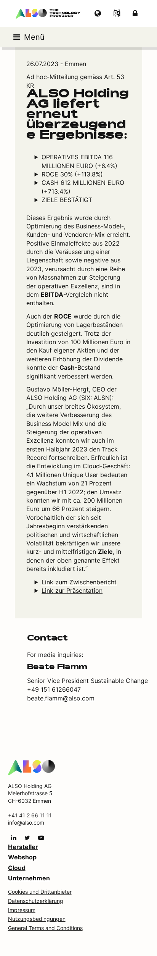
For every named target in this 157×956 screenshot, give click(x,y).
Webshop (22, 857)
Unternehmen (29, 878)
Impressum (21, 910)
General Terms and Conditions (45, 928)
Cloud (17, 868)
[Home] (31, 767)
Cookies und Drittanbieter (40, 891)
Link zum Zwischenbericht (79, 582)
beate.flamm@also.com (61, 698)
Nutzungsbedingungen (37, 919)
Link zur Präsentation (72, 590)
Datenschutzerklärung (35, 901)
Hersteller (23, 847)
